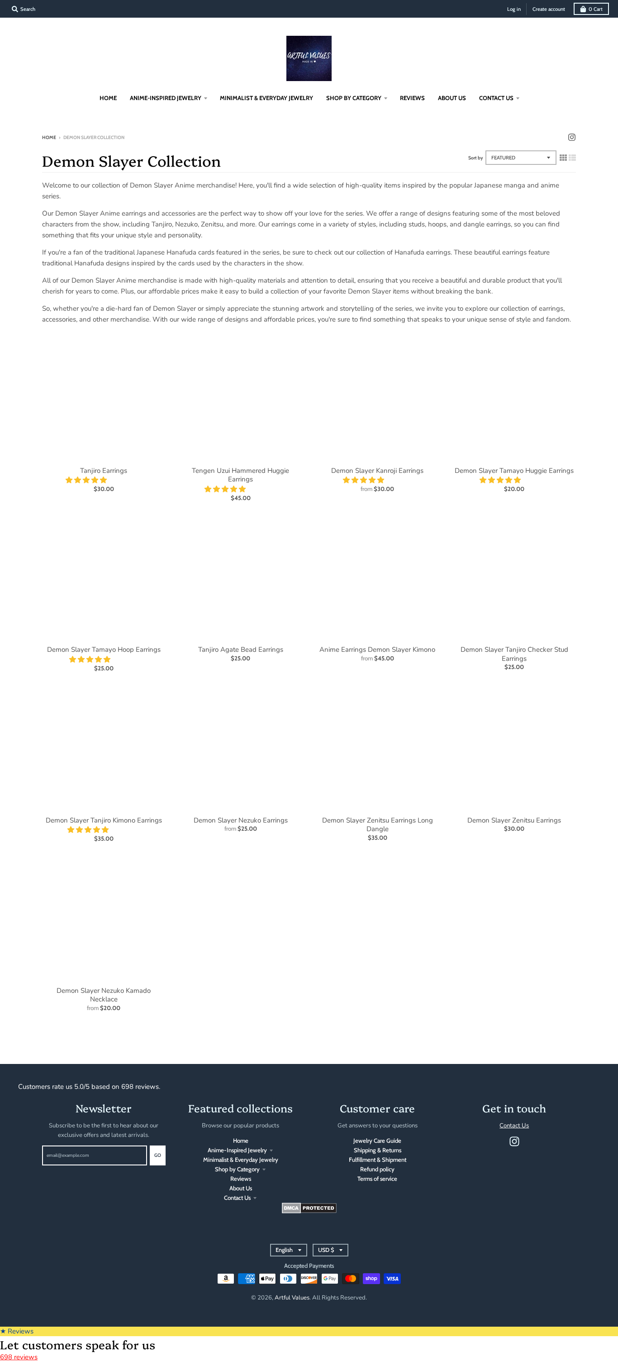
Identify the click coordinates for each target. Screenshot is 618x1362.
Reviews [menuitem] (412, 97)
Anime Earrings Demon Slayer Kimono (377, 649)
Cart (596, 9)
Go (157, 1155)
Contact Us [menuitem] (496, 97)
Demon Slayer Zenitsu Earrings (514, 820)
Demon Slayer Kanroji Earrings (377, 470)
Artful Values (292, 1298)
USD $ (326, 1249)
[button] (87, 480)
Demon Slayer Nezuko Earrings (241, 820)
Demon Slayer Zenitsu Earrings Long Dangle (377, 825)
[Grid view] (563, 157)
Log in (514, 9)
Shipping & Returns (377, 1150)
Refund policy (377, 1169)
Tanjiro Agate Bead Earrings (240, 649)
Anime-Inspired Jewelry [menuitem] (165, 97)
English (284, 1249)
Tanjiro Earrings (103, 470)
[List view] (572, 157)
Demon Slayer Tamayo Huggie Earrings (514, 470)
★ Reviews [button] (16, 1331)
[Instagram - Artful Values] (572, 137)
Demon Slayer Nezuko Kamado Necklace (104, 995)
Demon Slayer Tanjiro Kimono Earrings (104, 820)
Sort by (475, 158)
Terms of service (377, 1178)
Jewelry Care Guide (377, 1140)
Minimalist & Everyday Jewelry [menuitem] (266, 97)
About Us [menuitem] (452, 97)
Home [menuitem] (108, 97)
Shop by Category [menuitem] (353, 97)
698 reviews (19, 1357)
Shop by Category (237, 1169)
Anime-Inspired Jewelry (237, 1150)
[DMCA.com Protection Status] (309, 1211)
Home (49, 137)
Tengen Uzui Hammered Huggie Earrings (240, 475)
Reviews (240, 1178)
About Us (240, 1188)
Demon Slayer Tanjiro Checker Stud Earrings (514, 654)
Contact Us (237, 1197)
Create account (548, 9)
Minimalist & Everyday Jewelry (240, 1159)
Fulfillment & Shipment (377, 1159)
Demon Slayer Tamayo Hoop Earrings (104, 649)
